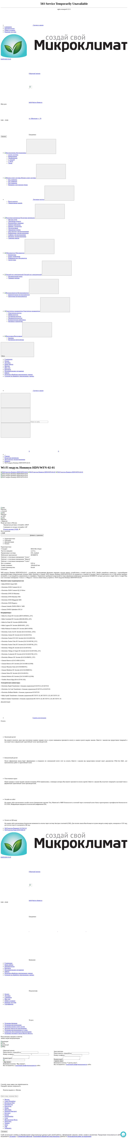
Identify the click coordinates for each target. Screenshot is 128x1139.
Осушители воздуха (14, 316)
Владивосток (8, 1104)
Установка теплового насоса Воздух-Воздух (18, 1033)
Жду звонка (7, 1062)
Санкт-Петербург (10, 1101)
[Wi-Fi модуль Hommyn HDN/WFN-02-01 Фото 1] (41, 472)
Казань (6, 1114)
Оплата (6, 361)
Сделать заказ (59, 1061)
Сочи (6, 1118)
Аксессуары (12, 260)
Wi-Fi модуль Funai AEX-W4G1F (14, 830)
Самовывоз (8, 27)
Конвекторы (12, 255)
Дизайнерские (12, 158)
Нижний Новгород (10, 1111)
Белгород (7, 1113)
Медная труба (12, 219)
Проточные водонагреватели (17, 296)
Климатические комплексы (17, 320)
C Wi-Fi (10, 161)
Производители (9, 28)
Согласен (4, 1131)
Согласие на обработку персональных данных (19, 376)
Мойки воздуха (13, 314)
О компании (8, 359)
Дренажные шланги (14, 221)
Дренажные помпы (14, 230)
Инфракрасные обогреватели (17, 258)
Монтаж (7, 366)
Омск (6, 1125)
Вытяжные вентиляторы (16, 340)
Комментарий (7, 1058)
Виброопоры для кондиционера (18, 233)
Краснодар (7, 1106)
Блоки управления (14, 256)
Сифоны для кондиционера (17, 235)
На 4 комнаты (12, 183)
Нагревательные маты (15, 276)
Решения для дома (10, 32)
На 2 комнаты (12, 180)
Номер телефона (8, 1054)
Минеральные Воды (10, 1120)
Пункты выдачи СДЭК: (10, 529)
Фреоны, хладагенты (15, 226)
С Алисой (11, 160)
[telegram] (15, 88)
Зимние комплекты (14, 225)
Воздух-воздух (13, 201)
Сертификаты (8, 1004)
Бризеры (11, 338)
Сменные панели (13, 238)
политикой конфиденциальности (25, 1065)
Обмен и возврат (9, 30)
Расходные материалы (11, 458)
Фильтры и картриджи (15, 321)
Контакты (7, 369)
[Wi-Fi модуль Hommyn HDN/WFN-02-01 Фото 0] (14, 472)
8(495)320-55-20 (6, 59)
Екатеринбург (8, 1116)
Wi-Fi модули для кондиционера (18, 231)
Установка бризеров (10, 1023)
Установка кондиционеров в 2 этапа (16, 1030)
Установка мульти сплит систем (14, 1026)
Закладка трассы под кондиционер (15, 1028)
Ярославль (7, 1109)
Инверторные (12, 156)
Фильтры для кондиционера (17, 236)
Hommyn (7, 461)
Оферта (6, 373)
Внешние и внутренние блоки (18, 185)
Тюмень (7, 1123)
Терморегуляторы (13, 278)
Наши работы (8, 364)
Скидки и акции (38, 25)
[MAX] (30, 88)
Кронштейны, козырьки (16, 223)
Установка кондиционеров (12, 1025)
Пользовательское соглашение (14, 371)
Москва (6, 1099)
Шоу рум (7, 368)
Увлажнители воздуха (15, 318)
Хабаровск (7, 1128)
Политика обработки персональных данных (18, 374)
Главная (7, 456)
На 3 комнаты (12, 181)
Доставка (7, 362)
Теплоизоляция (13, 228)
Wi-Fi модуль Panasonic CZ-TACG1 (15, 828)
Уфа (5, 1126)
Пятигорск (7, 1121)
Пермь (6, 1108)
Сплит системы (13, 154)
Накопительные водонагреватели (19, 295)
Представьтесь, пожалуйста (12, 1052)
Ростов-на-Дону (9, 1103)
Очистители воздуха (14, 313)
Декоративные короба (15, 203)
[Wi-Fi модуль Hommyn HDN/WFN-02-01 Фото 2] (69, 472)
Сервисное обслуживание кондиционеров (17, 1032)
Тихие (10, 163)
